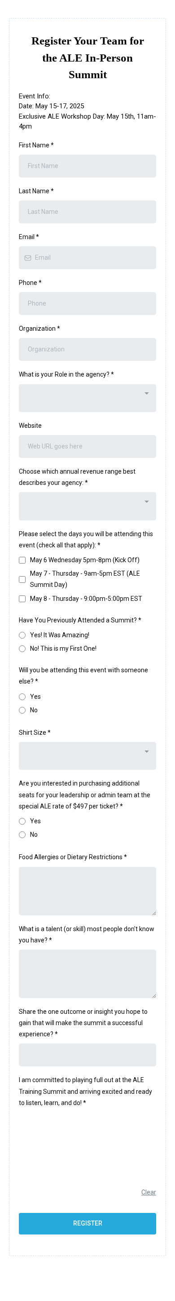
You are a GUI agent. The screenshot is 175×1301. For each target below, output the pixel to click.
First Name (36, 145)
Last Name (36, 191)
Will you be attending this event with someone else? (83, 675)
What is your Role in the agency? (66, 374)
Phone (30, 282)
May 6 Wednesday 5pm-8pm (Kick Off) (85, 560)
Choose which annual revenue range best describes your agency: (77, 477)
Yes (35, 696)
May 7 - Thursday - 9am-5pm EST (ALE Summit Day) (85, 579)
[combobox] (87, 398)
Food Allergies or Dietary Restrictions (73, 857)
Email (29, 236)
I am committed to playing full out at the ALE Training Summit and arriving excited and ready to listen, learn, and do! (85, 1091)
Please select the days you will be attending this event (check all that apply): (86, 539)
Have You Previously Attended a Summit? (80, 620)
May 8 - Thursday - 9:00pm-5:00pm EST (86, 598)
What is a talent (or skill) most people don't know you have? (86, 934)
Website (30, 425)
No (34, 710)
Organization (39, 328)
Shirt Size (35, 732)
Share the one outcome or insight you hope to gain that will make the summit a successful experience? (83, 1023)
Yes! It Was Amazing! (59, 635)
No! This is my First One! (63, 648)
